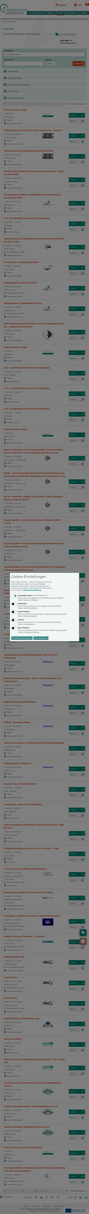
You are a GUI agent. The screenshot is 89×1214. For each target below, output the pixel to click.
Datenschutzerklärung (32, 590)
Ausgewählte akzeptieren (21, 638)
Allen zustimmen (41, 638)
